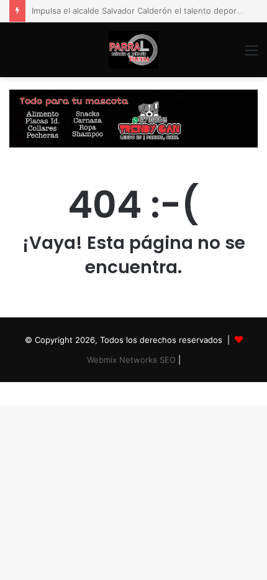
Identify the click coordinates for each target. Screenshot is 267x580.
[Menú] (251, 54)
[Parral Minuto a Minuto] (133, 49)
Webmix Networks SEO (131, 360)
